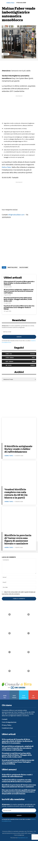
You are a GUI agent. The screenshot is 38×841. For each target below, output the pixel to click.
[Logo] (16, 685)
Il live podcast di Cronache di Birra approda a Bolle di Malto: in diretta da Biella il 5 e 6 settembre (19, 283)
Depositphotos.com (23, 837)
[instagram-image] (9, 614)
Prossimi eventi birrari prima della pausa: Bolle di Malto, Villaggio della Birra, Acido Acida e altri (18, 299)
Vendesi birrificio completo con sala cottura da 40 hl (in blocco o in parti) (15, 493)
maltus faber (24, 267)
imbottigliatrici (12, 267)
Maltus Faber (6, 167)
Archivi (19, 372)
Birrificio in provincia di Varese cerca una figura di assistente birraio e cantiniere (17, 539)
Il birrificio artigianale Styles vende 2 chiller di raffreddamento (18, 449)
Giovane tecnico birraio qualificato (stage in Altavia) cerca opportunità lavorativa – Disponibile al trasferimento (19, 792)
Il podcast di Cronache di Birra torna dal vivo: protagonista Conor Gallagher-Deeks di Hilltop (19, 307)
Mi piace (32, 353)
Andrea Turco (10, 3)
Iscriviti (19, 337)
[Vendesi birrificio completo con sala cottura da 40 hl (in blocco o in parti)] (19, 473)
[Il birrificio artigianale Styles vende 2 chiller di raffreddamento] (19, 430)
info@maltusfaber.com (16, 214)
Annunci (5, 54)
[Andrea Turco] (4, 3)
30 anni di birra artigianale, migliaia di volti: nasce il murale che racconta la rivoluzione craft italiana (19, 291)
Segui (33, 357)
